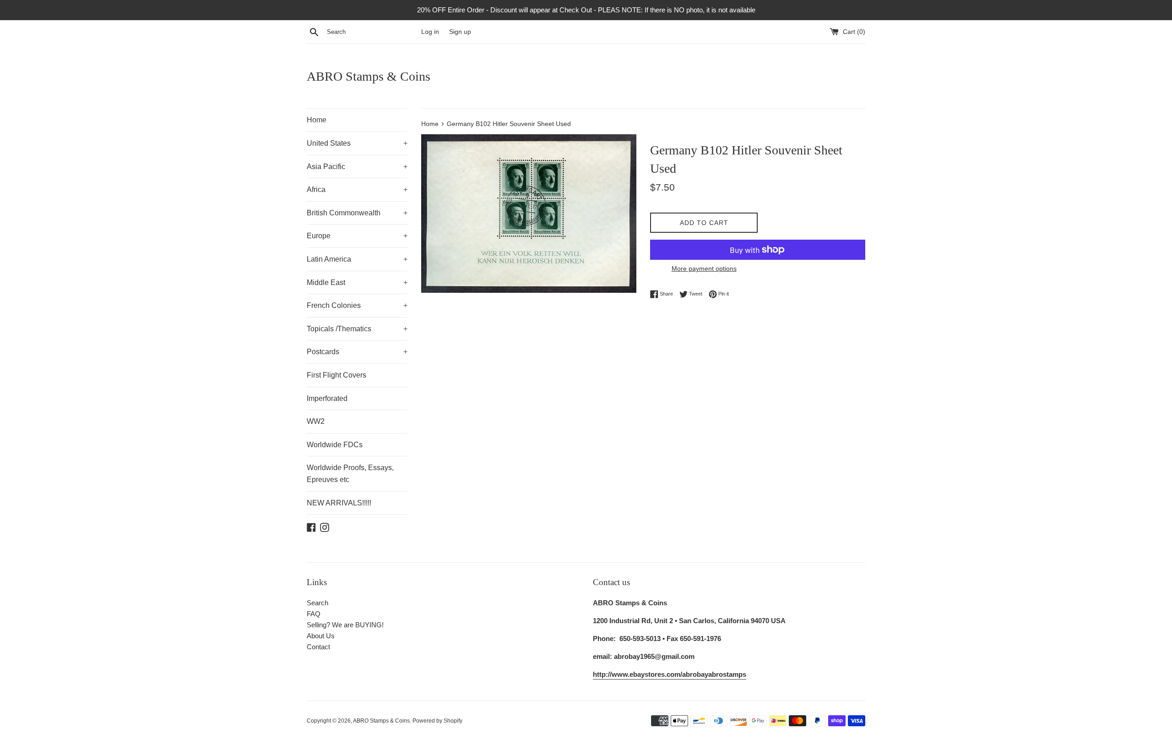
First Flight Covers (336, 375)
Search (317, 603)
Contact (318, 647)
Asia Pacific (357, 166)
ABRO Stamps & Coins (368, 76)
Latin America (357, 259)
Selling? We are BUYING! (345, 625)
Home (316, 120)
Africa (357, 189)
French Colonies (357, 305)
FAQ (313, 614)
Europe (357, 236)
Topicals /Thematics (357, 329)
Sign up (460, 31)
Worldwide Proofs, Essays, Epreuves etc (350, 473)
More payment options (704, 268)
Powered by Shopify (437, 721)
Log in (430, 31)
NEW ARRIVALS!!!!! (339, 503)
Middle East (357, 282)
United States (357, 143)
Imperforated (327, 398)
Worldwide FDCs (335, 445)
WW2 (316, 421)
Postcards (357, 352)
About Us (321, 636)
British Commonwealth (357, 213)
